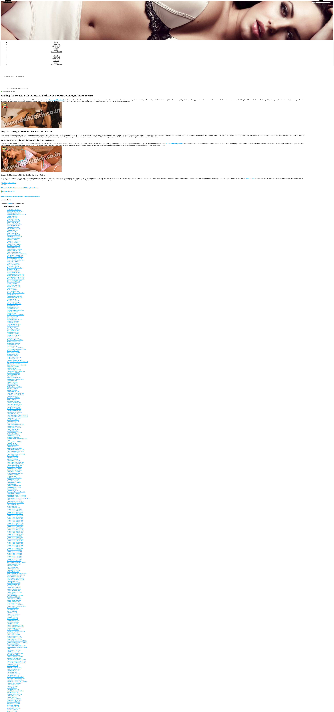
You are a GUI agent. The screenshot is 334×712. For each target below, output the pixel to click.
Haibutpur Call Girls (12, 666)
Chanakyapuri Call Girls (13, 405)
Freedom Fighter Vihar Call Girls (16, 575)
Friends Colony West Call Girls (15, 579)
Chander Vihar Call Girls (14, 410)
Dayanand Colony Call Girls (15, 463)
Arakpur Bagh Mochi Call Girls (15, 260)
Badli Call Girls (11, 313)
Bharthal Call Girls (12, 376)
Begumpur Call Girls (12, 354)
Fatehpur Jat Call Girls (13, 572)
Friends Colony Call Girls (14, 576)
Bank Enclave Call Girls (13, 335)
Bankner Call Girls (12, 337)
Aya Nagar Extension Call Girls (15, 293)
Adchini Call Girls (12, 216)
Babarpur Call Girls (12, 305)
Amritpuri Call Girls (12, 239)
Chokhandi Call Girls (13, 434)
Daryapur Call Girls (12, 457)
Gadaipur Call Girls (12, 581)
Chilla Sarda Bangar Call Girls (15, 424)
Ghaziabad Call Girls (13, 608)
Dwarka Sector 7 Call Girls (14, 556)
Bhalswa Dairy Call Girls (14, 369)
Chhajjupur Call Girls (13, 420)
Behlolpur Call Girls (12, 355)
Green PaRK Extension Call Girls (16, 645)
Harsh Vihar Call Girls (13, 684)
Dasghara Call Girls (12, 459)
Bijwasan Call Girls (12, 384)
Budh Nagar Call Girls (13, 391)
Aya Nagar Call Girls (13, 291)
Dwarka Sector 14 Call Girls (15, 518)
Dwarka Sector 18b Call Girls (15, 531)
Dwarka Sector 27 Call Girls (15, 545)
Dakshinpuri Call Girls (13, 453)
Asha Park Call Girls (12, 269)
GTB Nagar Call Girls (13, 652)
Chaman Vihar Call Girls (14, 402)
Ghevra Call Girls (12, 611)
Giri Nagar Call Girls (13, 615)
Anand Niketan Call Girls (14, 244)
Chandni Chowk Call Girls (14, 412)
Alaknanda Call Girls (13, 227)
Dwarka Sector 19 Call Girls (15, 532)
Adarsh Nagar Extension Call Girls (16, 214)
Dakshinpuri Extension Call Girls (16, 454)
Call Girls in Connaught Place (173, 143)
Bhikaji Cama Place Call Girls (15, 379)
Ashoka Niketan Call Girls (14, 280)
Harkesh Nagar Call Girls (14, 683)
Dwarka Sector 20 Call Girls (15, 537)
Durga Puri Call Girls (13, 504)
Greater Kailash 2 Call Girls (14, 639)
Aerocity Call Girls (12, 217)
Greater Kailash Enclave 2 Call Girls (17, 642)
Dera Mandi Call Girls (13, 479)
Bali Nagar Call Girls (13, 330)
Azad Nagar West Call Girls (14, 297)
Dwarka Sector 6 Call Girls (14, 554)
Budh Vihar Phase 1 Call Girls (15, 393)
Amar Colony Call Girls (13, 235)
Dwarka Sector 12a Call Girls (15, 515)
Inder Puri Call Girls (12, 710)
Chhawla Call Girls (12, 423)
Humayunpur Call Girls (13, 703)
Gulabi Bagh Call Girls (13, 655)
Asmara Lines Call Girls (13, 286)
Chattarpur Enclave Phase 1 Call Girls (17, 415)
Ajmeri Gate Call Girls (13, 222)
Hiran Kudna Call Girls (13, 695)
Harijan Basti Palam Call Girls (15, 680)
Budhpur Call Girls (12, 396)
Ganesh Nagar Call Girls (14, 589)
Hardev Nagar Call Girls (13, 669)
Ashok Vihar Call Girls (13, 272)
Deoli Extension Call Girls (14, 478)
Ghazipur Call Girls (12, 609)
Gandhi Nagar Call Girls (13, 586)
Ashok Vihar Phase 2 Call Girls (15, 275)
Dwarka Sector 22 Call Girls (15, 540)
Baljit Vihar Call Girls (13, 333)
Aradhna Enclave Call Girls (14, 258)
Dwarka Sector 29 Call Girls (15, 548)
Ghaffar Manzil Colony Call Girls (16, 606)
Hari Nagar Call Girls (13, 675)
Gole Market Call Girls (13, 620)
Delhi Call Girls (56, 52)
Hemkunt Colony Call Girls (14, 694)
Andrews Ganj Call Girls (14, 252)
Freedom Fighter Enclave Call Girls (17, 573)
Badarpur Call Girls (12, 308)
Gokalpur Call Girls (12, 617)
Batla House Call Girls (13, 344)
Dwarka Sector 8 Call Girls (14, 558)
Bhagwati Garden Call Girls (14, 360)
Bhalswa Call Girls (12, 368)
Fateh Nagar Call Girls (13, 568)
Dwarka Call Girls (12, 506)
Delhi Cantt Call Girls (13, 474)
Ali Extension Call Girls (13, 228)
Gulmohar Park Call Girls (14, 658)
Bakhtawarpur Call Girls (13, 324)
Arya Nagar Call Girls (13, 266)
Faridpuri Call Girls (12, 567)
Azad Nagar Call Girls (13, 294)
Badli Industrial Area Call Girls (15, 315)
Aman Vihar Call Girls (13, 233)
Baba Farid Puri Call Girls (14, 304)
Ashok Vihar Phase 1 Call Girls (15, 274)
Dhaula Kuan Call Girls (13, 493)
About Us (56, 44)
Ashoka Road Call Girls (13, 282)
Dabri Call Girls (11, 446)
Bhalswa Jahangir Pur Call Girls (16, 371)
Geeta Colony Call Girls (13, 603)
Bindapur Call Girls (12, 385)
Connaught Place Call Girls (14, 442)
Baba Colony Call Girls (13, 302)
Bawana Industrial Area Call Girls (16, 349)
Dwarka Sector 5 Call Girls (14, 553)
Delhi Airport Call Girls (13, 471)
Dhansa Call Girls (12, 489)
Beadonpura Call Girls (13, 351)
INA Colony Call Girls (13, 706)
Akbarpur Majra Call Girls (14, 224)
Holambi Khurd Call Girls (14, 700)
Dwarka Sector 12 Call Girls (15, 514)
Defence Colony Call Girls (14, 467)
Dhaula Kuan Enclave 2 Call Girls (16, 496)
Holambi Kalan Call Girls (14, 699)
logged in (10, 203)
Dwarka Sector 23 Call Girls (15, 542)
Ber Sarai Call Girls (12, 358)
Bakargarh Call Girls (12, 322)
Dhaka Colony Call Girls (14, 485)
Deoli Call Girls (11, 476)
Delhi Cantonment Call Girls (15, 473)
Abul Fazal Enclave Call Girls (15, 211)
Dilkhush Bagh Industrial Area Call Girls (18, 498)
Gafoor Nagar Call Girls (13, 583)
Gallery (56, 48)
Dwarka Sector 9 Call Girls (14, 559)
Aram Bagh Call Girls (13, 261)
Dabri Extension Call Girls (14, 448)
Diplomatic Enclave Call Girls (15, 501)
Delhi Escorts (250, 178)
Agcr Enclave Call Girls (13, 221)
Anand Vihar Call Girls (13, 247)
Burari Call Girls (11, 399)
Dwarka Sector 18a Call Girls (15, 529)
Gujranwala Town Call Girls (15, 653)
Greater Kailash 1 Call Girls (14, 637)
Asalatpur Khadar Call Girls (14, 268)
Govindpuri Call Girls (13, 630)
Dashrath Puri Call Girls (13, 460)
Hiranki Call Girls (12, 697)
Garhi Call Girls (11, 594)
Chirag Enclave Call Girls (14, 427)
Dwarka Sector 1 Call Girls (14, 509)
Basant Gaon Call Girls (13, 343)
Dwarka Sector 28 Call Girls (15, 547)
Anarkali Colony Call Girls (14, 249)
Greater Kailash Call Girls (14, 636)
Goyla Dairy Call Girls (13, 633)
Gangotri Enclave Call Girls (14, 592)
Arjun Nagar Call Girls (13, 264)
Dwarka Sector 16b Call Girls (15, 525)
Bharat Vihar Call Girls (13, 374)
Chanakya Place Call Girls (14, 404)
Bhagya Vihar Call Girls (13, 363)
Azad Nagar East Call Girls (14, 296)
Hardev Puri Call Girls (13, 670)
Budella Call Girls (12, 390)
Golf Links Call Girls (13, 622)
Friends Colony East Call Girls (15, 578)
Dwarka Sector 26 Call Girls (15, 543)
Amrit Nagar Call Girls (13, 238)
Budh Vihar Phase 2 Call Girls (15, 395)
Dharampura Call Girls (13, 490)
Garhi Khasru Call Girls (13, 597)
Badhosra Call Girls (12, 311)
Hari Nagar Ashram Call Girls (15, 677)
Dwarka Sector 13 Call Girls (15, 517)
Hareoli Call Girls (12, 672)
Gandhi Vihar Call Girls (13, 587)
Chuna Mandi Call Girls (13, 435)
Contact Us (56, 46)
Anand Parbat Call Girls (13, 246)
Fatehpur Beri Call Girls (13, 570)
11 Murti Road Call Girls (14, 210)
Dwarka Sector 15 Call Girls (15, 520)
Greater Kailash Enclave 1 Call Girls (17, 641)
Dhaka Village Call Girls (14, 487)
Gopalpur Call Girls (12, 623)
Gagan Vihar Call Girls (13, 584)
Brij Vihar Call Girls (12, 388)
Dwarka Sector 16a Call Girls (15, 523)
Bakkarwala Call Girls (13, 326)
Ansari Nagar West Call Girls (15, 257)
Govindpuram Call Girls (13, 628)
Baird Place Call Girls (13, 321)
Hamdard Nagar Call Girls (14, 667)
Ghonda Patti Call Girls (13, 614)
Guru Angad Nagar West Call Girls (16, 661)
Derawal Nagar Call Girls (14, 482)
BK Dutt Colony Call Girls (14, 387)
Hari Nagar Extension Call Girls (16, 678)
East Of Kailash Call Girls (14, 561)
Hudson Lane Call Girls (13, 702)
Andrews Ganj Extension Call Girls (17, 253)
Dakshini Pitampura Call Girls (15, 451)
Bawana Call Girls (12, 346)
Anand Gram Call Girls (13, 241)
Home (56, 42)
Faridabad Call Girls (12, 565)
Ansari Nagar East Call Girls (15, 255)
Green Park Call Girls (13, 644)
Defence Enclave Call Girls (14, 468)
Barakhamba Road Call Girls (15, 340)
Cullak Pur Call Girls (13, 445)
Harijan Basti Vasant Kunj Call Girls (17, 681)
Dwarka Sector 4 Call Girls (14, 551)
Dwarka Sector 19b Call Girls (15, 534)
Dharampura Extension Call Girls (16, 492)
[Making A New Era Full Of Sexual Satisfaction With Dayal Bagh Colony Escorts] (8, 191)
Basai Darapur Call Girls (14, 341)
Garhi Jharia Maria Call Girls (15, 595)
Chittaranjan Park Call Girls (14, 432)
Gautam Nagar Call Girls (14, 600)
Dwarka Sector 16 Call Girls (15, 521)
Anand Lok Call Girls (13, 243)
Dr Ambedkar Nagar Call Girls (15, 503)
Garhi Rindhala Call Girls (14, 598)
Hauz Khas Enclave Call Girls (15, 691)
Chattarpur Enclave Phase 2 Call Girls (17, 416)
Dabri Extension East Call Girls (15, 449)
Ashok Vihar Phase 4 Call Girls (15, 279)
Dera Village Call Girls (13, 481)
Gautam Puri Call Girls (13, 601)
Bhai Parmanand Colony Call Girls (16, 365)
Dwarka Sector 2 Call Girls (14, 536)
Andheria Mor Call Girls (13, 250)
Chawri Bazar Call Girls (13, 418)
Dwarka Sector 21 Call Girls (15, 539)
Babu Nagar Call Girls (13, 307)
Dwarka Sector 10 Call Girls (15, 510)
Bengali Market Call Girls (14, 357)
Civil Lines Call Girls (13, 437)
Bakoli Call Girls (11, 327)
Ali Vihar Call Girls (12, 230)
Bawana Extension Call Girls (15, 348)
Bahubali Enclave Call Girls (14, 319)
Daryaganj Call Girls (12, 456)
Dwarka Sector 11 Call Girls (15, 512)
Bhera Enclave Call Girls (14, 377)
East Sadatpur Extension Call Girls (16, 562)
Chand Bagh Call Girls (13, 407)
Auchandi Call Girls (12, 290)
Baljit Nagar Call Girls (13, 332)
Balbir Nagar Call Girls (13, 329)
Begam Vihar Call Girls (13, 352)
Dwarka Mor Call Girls (13, 507)
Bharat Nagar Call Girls (13, 373)
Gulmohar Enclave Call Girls (15, 656)
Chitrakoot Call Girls (12, 431)
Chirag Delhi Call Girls (13, 426)
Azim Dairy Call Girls (13, 300)
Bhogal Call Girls (12, 380)
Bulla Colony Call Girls (13, 398)
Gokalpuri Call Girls (12, 619)
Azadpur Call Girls (12, 299)
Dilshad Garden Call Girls (14, 500)
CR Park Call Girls (12, 443)
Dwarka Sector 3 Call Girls (14, 550)
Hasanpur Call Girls (12, 686)
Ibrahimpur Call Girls (13, 705)
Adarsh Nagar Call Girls (13, 213)
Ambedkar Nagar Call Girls (14, 236)
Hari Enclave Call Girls (13, 673)
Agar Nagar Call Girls (13, 219)
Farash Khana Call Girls (13, 564)
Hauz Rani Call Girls (13, 692)
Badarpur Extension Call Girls (15, 310)
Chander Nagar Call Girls (14, 409)
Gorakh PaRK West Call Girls (15, 626)
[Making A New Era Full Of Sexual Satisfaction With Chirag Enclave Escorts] (8, 183)
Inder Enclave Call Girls (13, 708)
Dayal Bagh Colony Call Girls (15, 462)
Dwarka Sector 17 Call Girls (15, 526)
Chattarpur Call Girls (12, 413)
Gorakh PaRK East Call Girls (15, 625)
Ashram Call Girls (12, 283)
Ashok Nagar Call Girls (13, 271)
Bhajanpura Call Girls (13, 366)
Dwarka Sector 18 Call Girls (15, 528)
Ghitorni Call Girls (12, 612)
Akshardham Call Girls (13, 225)
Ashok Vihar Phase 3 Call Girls (15, 277)
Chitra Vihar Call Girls (13, 429)
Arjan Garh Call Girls (13, 263)
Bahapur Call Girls (12, 318)
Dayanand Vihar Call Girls (14, 465)
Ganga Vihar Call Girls (13, 590)
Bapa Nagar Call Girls (13, 338)
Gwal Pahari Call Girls (13, 664)
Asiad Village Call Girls (13, 285)
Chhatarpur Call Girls (13, 421)
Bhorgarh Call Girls (12, 382)
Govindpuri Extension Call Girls (16, 631)
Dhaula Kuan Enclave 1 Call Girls (16, 495)
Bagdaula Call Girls (12, 316)
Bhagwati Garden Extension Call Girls (17, 362)
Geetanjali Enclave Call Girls (15, 605)
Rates (56, 50)
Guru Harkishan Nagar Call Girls (16, 663)
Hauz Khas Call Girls (13, 689)
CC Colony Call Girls (13, 401)
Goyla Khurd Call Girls (13, 634)
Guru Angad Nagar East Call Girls (16, 659)
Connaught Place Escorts (56, 100)
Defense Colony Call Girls (14, 470)
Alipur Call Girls (11, 232)
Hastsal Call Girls (12, 688)
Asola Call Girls (11, 288)
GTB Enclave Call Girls (13, 650)
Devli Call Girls (11, 484)
